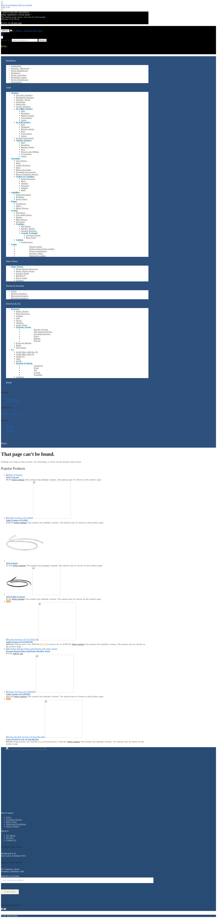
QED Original (12, 563)
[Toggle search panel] (2, 37)
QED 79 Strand (12, 477)
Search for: (6, 40)
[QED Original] (77, 543)
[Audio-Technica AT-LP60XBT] (77, 674)
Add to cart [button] (18, 654)
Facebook (10, 427)
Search (42, 40)
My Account (11, 399)
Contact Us (11, 840)
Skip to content (25, 5)
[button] (4, 46)
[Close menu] (2, 2)
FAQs (8, 817)
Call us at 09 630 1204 (11, 414)
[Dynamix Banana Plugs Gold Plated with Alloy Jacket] (77, 649)
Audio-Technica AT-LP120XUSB (19, 642)
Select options (18, 480)
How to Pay (11, 822)
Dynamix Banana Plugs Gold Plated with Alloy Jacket (28, 651)
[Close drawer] (2, 10)
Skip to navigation (9, 5)
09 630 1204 (16, 23)
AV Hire (10, 838)
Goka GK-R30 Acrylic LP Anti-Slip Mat (22, 739)
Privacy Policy (12, 826)
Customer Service (14, 820)
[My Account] (2, 35)
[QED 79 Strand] (77, 475)
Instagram (10, 431)
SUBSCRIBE (10, 892)
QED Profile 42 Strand (15, 597)
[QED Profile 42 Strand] (77, 581)
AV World (10, 836)
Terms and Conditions (16, 824)
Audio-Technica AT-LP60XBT (18, 694)
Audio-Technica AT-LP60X (17, 520)
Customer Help (13, 401)
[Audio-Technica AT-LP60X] (77, 500)
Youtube (10, 429)
